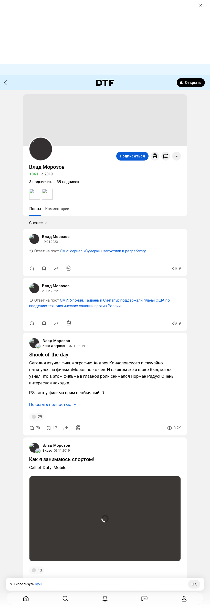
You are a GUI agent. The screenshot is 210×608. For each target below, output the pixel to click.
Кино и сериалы (55, 346)
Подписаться (132, 156)
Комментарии (57, 208)
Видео (47, 450)
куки (38, 584)
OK (194, 584)
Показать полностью (50, 404)
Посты (35, 208)
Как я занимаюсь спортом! (61, 459)
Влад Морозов (55, 236)
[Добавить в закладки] (44, 268)
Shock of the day (48, 355)
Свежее (36, 223)
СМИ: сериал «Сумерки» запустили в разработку (103, 251)
